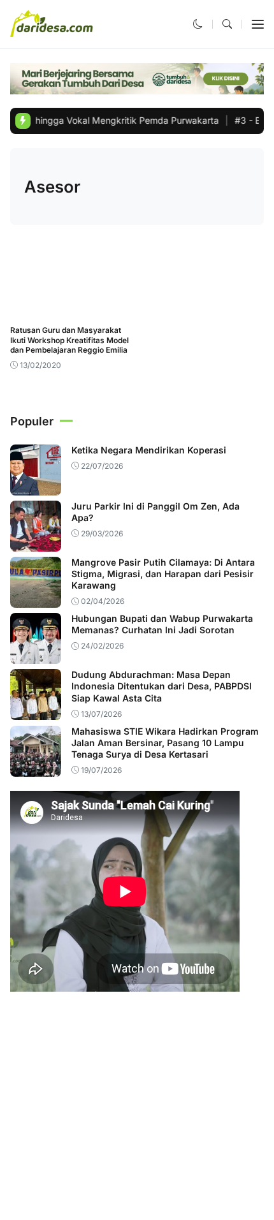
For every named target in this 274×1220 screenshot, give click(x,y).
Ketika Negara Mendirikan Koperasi (148, 450)
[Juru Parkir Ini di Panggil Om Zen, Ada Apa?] (35, 542)
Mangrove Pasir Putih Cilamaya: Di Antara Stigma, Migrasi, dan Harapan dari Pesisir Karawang (163, 574)
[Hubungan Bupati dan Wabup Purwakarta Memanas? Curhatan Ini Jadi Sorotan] (35, 655)
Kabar (29, 309)
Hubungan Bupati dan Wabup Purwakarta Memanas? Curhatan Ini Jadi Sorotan (162, 624)
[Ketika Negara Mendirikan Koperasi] (35, 486)
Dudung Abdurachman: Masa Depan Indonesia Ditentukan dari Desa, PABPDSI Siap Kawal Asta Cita (161, 686)
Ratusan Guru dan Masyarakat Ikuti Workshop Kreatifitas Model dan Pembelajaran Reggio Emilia (69, 340)
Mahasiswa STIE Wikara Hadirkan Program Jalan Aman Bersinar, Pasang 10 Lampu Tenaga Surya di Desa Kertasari (165, 743)
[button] (198, 24)
